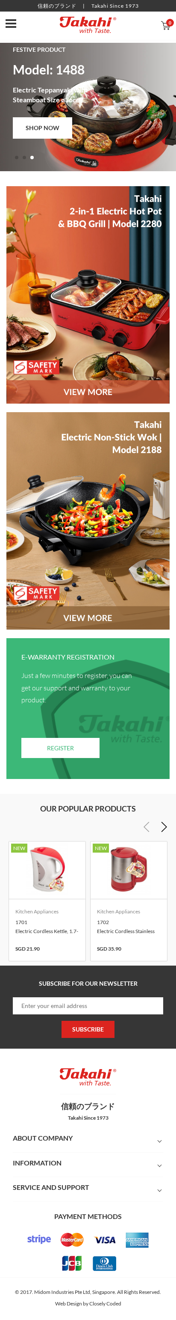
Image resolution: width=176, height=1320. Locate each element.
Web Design (68, 1303)
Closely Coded (105, 1303)
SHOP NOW (42, 127)
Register (60, 748)
